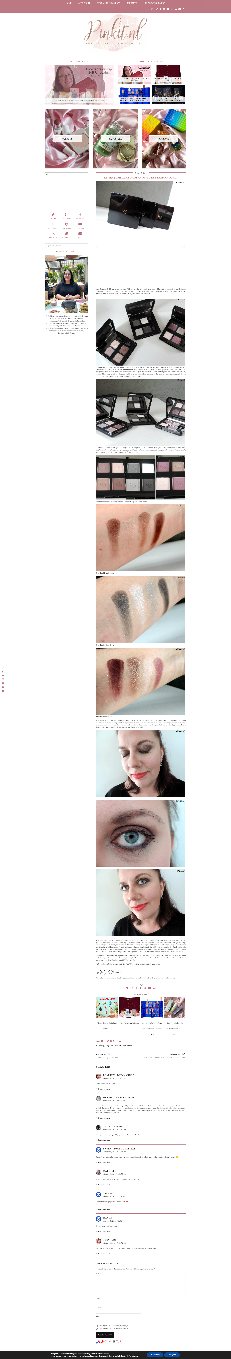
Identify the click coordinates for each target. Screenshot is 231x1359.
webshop (113, 957)
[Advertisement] (141, 267)
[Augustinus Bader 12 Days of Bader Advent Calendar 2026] (152, 1007)
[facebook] (160, 9)
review (129, 1045)
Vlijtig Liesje (113, 1126)
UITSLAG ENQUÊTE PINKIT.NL (109, 1056)
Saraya (108, 1193)
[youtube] (168, 9)
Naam (98, 1298)
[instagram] (157, 9)
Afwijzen (172, 1355)
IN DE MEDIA (132, 3)
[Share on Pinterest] (111, 1041)
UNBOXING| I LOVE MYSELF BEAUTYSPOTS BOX (164, 1056)
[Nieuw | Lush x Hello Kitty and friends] (107, 1007)
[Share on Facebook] (105, 1041)
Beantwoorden (104, 1088)
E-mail (98, 1307)
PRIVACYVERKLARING (155, 3)
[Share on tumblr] (114, 1041)
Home (68, 3)
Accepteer (155, 1355)
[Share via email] (102, 1041)
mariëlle (109, 1170)
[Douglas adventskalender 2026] (129, 1007)
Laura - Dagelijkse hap (119, 1148)
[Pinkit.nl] (115, 27)
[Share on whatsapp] (116, 1041)
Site (97, 1316)
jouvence (110, 1239)
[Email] (179, 9)
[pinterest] (164, 9)
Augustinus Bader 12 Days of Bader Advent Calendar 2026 (152, 1028)
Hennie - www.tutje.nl (119, 1097)
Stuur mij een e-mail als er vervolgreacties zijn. (113, 1326)
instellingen (134, 1356)
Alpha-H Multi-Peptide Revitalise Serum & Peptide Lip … (174, 1028)
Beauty (102, 1045)
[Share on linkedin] (119, 1041)
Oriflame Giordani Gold (116, 1045)
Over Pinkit (84, 3)
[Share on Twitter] (107, 1041)
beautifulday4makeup (118, 1075)
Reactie (99, 1273)
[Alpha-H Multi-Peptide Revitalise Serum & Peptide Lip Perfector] (174, 1007)
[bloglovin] (172, 9)
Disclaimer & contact (108, 3)
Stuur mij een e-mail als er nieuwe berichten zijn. (114, 1328)
